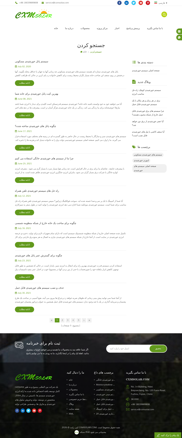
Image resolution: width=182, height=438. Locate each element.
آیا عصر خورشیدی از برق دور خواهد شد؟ (148, 123)
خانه (56, 28)
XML (71, 413)
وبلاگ (71, 404)
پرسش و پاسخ (133, 28)
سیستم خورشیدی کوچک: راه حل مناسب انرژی (146, 92)
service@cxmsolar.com (57, 2)
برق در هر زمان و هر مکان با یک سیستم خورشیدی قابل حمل (146, 102)
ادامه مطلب (24, 83)
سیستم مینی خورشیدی (105, 394)
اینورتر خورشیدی (141, 160)
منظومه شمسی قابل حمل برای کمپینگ (105, 409)
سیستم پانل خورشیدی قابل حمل (105, 404)
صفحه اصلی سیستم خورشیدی (146, 70)
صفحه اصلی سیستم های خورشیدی (145, 168)
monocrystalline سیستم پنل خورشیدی (105, 384)
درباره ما (69, 28)
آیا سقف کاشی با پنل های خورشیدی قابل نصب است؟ (148, 134)
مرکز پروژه (102, 28)
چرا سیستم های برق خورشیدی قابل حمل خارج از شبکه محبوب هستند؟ (148, 113)
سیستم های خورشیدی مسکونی (148, 154)
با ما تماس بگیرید (155, 28)
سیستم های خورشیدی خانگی (105, 380)
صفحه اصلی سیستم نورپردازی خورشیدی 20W (105, 413)
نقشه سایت (74, 409)
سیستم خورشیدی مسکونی (105, 389)
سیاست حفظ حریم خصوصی (78, 399)
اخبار (117, 28)
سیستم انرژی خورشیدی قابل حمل (105, 399)
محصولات (85, 28)
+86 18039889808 (28, 2)
